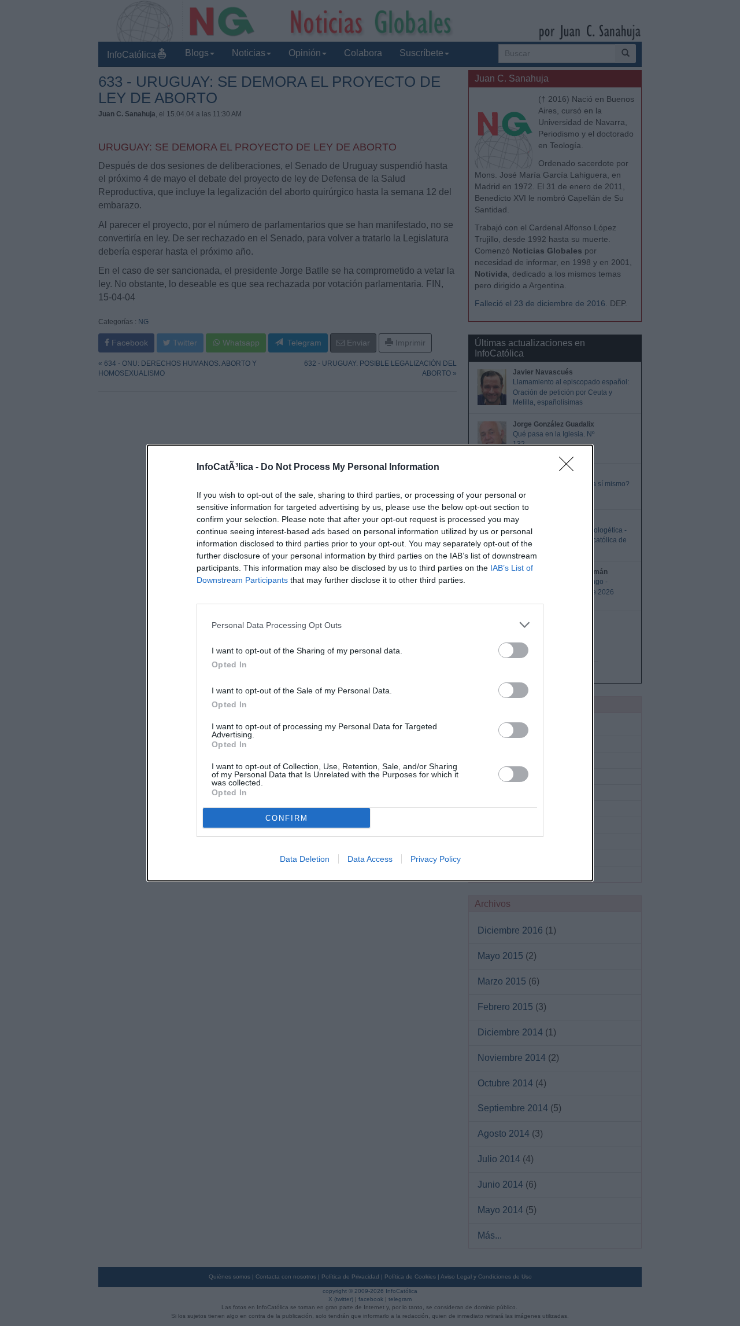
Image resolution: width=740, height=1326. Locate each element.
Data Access (370, 859)
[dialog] (370, 663)
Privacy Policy (435, 859)
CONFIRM (286, 818)
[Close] (570, 468)
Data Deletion (305, 859)
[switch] (513, 650)
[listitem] (370, 625)
